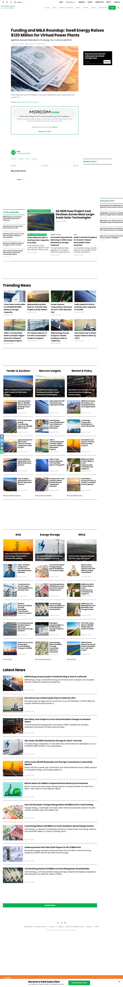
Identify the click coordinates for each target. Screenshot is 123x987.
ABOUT (108, 2)
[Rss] (7, 2)
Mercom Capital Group (75, 926)
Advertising (28, 926)
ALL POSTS (44, 166)
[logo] (8, 8)
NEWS (61, 2)
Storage (34, 159)
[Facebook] (3, 2)
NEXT (75, 166)
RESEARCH (82, 2)
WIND (78, 8)
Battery (14, 159)
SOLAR (47, 8)
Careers (61, 926)
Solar (27, 159)
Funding (21, 159)
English (19, 2)
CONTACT (117, 2)
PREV (14, 166)
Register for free (44, 131)
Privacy (89, 926)
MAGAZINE (103, 8)
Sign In (54, 127)
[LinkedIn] (15, 2)
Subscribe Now (79, 983)
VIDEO (93, 8)
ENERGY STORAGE (66, 8)
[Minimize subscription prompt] (119, 981)
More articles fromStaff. (23, 153)
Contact (52, 926)
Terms (96, 926)
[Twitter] (11, 2)
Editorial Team (40, 926)
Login (112, 8)
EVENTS (90, 2)
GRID (54, 8)
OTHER (85, 8)
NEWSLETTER (99, 2)
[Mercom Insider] (71, 2)
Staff (27, 44)
